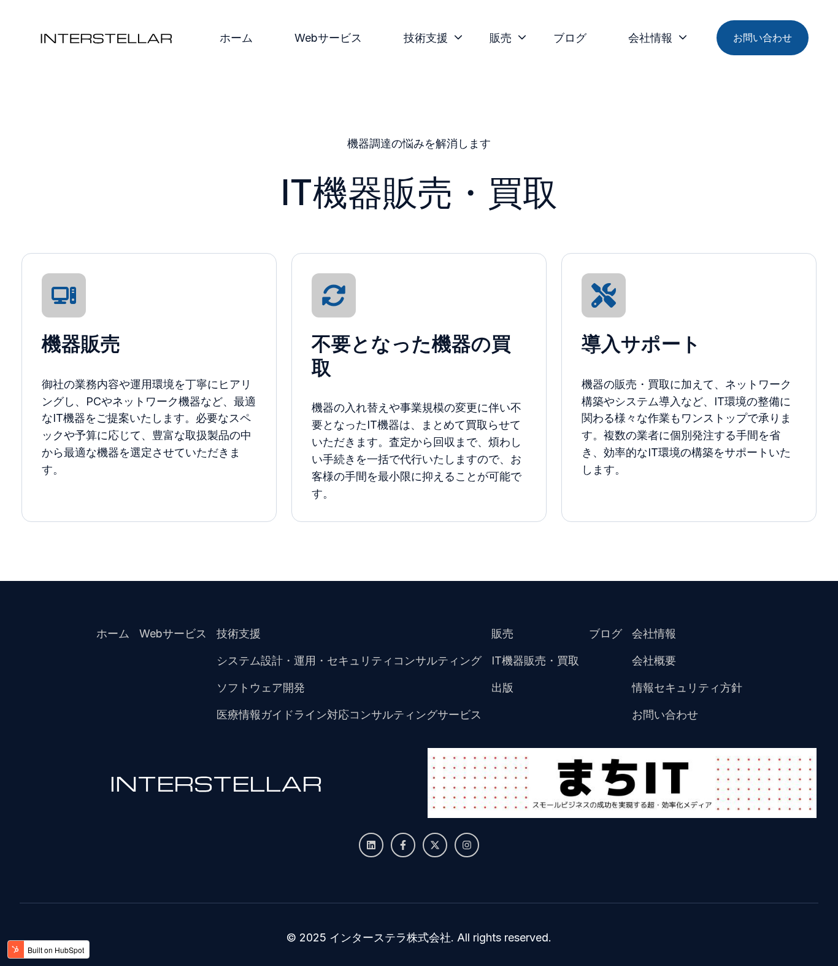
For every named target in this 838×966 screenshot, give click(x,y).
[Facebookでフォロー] (403, 845)
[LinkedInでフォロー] (371, 845)
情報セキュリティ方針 (687, 687)
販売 (501, 37)
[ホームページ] (106, 38)
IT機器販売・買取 (535, 660)
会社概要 (654, 660)
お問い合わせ (762, 37)
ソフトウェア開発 (261, 687)
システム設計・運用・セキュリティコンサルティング (349, 660)
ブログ (569, 37)
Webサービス (328, 37)
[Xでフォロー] (435, 845)
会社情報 (650, 37)
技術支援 (426, 37)
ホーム (236, 37)
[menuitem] (239, 38)
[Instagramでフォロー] (467, 845)
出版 (502, 687)
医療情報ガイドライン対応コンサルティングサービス (349, 714)
